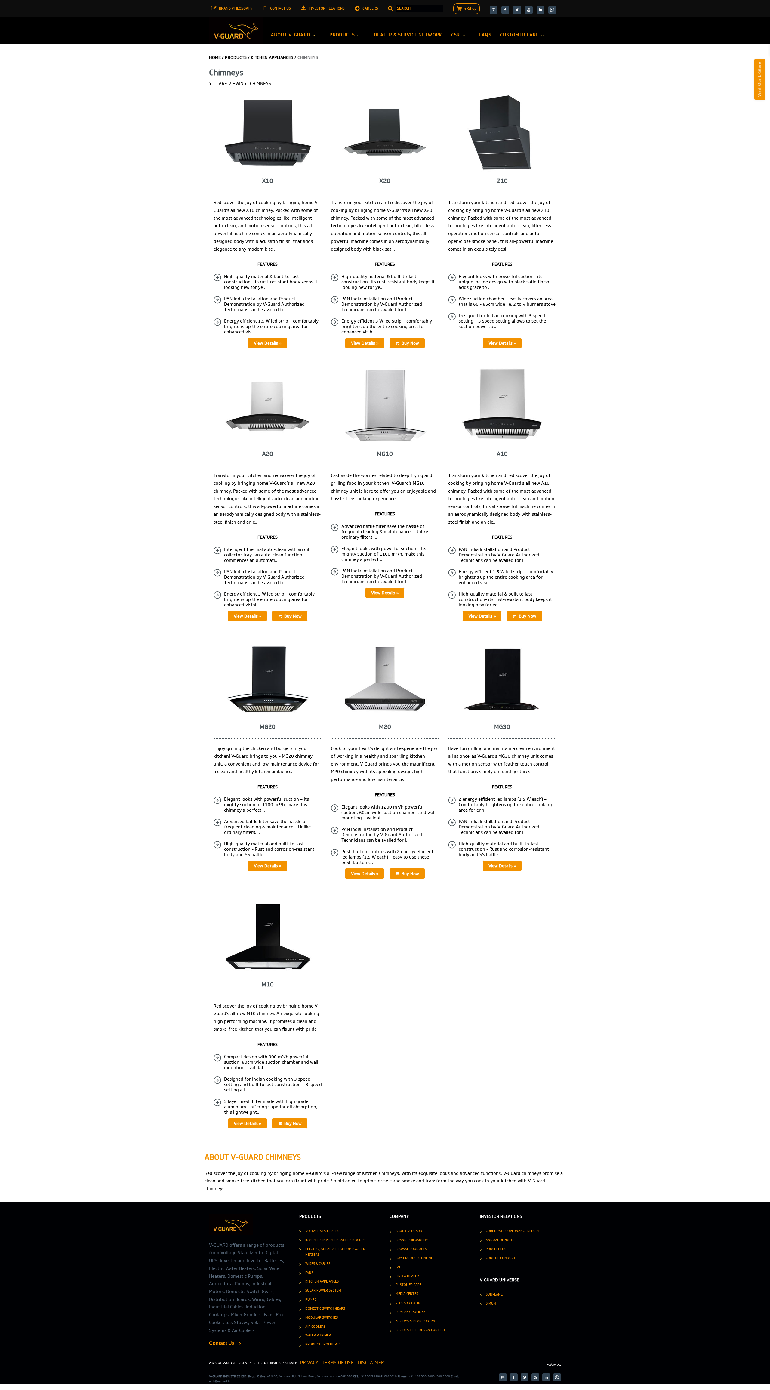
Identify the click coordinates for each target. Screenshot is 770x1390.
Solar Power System (323, 1290)
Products (342, 35)
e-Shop (470, 8)
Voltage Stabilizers (322, 1231)
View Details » (267, 343)
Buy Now (409, 343)
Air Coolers (315, 1326)
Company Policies (410, 1312)
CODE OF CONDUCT (501, 1258)
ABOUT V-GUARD (409, 1231)
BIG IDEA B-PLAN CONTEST (416, 1321)
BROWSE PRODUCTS (411, 1249)
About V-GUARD (290, 35)
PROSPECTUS (496, 1249)
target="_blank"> (493, 10)
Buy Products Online (414, 1258)
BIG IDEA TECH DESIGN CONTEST (420, 1330)
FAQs (485, 35)
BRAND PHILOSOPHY (235, 8)
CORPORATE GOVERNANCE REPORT (513, 1231)
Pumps (310, 1299)
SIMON (491, 1303)
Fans (309, 1273)
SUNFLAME (494, 1294)
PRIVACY (307, 1362)
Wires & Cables (317, 1264)
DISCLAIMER (350, 1362)
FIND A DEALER (407, 1276)
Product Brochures (322, 1344)
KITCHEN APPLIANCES (272, 57)
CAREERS (370, 8)
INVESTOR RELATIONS (327, 8)
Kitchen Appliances (322, 1281)
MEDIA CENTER (407, 1294)
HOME (215, 57)
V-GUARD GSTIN (408, 1303)
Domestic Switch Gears (325, 1308)
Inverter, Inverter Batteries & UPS (335, 1240)
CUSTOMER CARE (519, 35)
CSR (455, 35)
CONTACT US (280, 8)
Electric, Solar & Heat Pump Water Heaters (335, 1252)
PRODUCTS (236, 57)
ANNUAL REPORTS (500, 1240)
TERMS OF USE (326, 1362)
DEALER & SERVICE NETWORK (408, 35)
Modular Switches (321, 1317)
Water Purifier (318, 1335)
